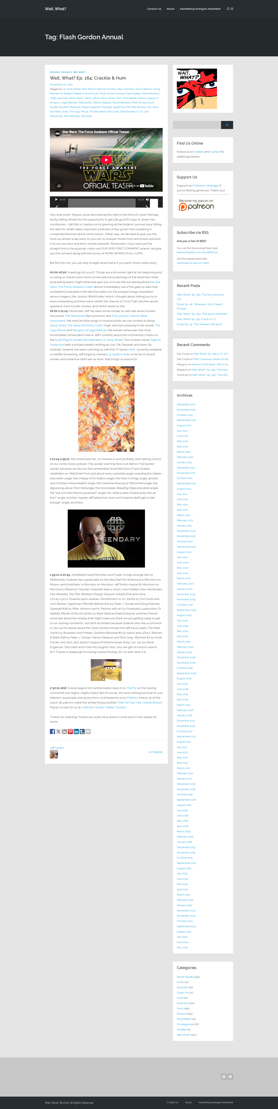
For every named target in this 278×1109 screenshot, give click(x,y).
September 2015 (186, 863)
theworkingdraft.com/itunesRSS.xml (197, 252)
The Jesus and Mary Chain (84, 325)
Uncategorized (185, 1024)
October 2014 (185, 921)
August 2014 (184, 931)
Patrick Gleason (102, 102)
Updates (182, 1029)
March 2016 (183, 831)
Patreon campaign (206, 185)
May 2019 (182, 631)
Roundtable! (184, 1018)
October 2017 (184, 731)
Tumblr (120, 707)
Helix (131, 349)
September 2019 (186, 610)
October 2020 (185, 541)
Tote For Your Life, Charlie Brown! (140, 702)
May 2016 (182, 820)
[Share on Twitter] (58, 731)
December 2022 (186, 404)
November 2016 (186, 789)
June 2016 (182, 815)
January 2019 (184, 652)
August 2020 (184, 552)
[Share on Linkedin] (76, 731)
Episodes (55, 72)
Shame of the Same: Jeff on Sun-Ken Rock (217, 364)
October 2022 (185, 414)
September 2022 (186, 420)
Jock (118, 98)
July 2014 (182, 936)
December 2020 (186, 530)
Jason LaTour (91, 98)
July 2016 (182, 810)
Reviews (182, 1013)
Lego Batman (69, 102)
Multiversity (85, 102)
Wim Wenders (72, 116)
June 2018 (182, 689)
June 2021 (182, 499)
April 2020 (183, 573)
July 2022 (182, 430)
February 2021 (185, 520)
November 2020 (186, 536)
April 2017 (182, 762)
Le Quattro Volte (119, 354)
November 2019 (186, 599)
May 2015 (182, 884)
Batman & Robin (106, 89)
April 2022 (182, 446)
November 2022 (186, 409)
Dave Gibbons (144, 89)
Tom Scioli (113, 111)
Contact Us (154, 8)
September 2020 (186, 546)
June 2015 (182, 878)
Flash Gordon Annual (111, 93)
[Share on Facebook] (52, 731)
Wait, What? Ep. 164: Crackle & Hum (88, 78)
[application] (106, 202)
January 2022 (184, 462)
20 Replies (156, 752)
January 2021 (184, 525)
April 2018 (182, 699)
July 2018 (182, 683)
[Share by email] (88, 731)
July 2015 (182, 873)
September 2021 (186, 483)
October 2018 (185, 667)
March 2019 (183, 641)
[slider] (154, 199)
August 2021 (184, 488)
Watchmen (56, 116)
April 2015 (182, 889)
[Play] (56, 203)
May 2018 (182, 694)
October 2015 (185, 857)
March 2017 (183, 768)
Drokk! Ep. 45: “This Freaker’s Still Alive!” (199, 324)
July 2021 (182, 494)
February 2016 (185, 836)
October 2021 (184, 478)
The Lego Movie (78, 111)
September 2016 (186, 799)
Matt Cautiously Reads (212, 359)
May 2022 (182, 441)
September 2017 (186, 736)
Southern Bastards (70, 107)
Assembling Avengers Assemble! (200, 8)
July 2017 (182, 747)
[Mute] (147, 203)
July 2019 (182, 620)
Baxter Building (186, 976)
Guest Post (183, 992)
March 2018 (183, 704)
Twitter (199, 151)
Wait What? (79, 72)
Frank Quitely (133, 93)
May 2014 (182, 947)
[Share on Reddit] (64, 731)
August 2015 (184, 868)
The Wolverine (97, 111)
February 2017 (185, 773)
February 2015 (185, 899)
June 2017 (182, 752)
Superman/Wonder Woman (129, 107)
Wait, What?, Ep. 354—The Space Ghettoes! (202, 313)
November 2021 (186, 472)
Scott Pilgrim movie (68, 339)
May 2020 (182, 567)
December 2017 (186, 720)
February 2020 (185, 583)
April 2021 (182, 509)
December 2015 (186, 847)
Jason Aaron (76, 98)
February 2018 (185, 710)
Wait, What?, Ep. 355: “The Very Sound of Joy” (200, 297)
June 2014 (182, 942)
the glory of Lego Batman (90, 330)
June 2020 (183, 562)
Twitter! (110, 707)
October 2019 (185, 604)
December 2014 (186, 910)
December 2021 (186, 467)
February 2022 (185, 457)
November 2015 (186, 852)
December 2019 (186, 594)
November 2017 (186, 725)
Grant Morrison (150, 93)
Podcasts (66, 72)
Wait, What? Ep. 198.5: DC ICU (210, 353)
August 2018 (184, 678)
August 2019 (184, 615)
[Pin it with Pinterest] (70, 731)
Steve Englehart (91, 107)
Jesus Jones (108, 98)
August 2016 (184, 805)
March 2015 (183, 894)
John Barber (129, 98)
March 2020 (184, 578)
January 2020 (184, 588)
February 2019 (185, 646)
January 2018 (184, 715)
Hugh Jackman (59, 98)
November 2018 (186, 662)
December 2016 (186, 783)
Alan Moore (89, 89)
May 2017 (182, 757)
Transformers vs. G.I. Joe (134, 111)
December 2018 (186, 657)
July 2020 (182, 557)
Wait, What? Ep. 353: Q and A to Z (196, 319)
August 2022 (184, 425)
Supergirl (107, 107)
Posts (180, 1008)
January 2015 (184, 905)
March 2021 (183, 515)
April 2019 (182, 636)
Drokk (180, 982)
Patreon (132, 697)
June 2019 (182, 625)
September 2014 (186, 926)
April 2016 (182, 826)
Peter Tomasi (139, 102)
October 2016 (185, 794)
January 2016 (184, 841)
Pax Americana (121, 102)
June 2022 (182, 435)
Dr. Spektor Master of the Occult (79, 93)
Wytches (86, 116)
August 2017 (184, 741)
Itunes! (99, 707)
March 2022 (183, 451)
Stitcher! (88, 707)
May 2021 (182, 504)
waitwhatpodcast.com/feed (193, 263)
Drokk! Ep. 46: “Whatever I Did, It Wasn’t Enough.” (200, 306)
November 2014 (186, 915)
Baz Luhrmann (125, 89)
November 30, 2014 (61, 84)
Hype (180, 997)
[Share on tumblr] (82, 731)
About (170, 8)
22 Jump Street (72, 89)
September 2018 (186, 673)
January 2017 (184, 778)
